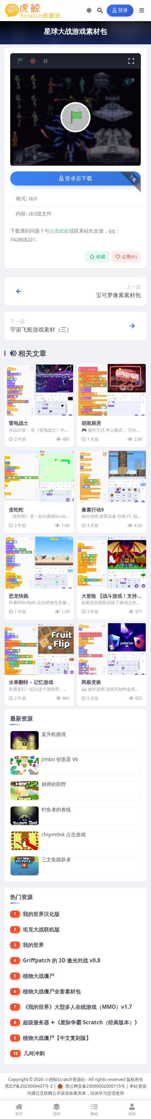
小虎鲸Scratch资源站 (65, 1079)
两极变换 (91, 682)
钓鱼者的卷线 (56, 809)
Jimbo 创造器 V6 (59, 759)
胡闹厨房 (91, 423)
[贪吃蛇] (39, 476)
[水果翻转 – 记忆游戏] (39, 649)
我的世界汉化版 (41, 913)
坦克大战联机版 (41, 929)
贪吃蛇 (16, 509)
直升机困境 (53, 734)
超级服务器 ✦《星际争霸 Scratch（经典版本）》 (81, 1022)
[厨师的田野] (25, 790)
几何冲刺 (34, 1053)
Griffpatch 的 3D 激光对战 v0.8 (61, 960)
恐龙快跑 (18, 595)
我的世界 (33, 944)
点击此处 (59, 230)
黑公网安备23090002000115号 (95, 1086)
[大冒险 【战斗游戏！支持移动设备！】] (111, 562)
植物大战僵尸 (38, 975)
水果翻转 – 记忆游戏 (31, 682)
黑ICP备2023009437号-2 (29, 1086)
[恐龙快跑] (39, 562)
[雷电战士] (39, 390)
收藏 (101, 256)
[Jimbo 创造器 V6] (25, 765)
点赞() (129, 256)
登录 (123, 10)
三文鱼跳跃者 (56, 859)
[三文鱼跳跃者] (25, 865)
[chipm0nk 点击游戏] (25, 840)
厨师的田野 (53, 784)
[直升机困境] (25, 740)
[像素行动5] (111, 476)
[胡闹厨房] (111, 390)
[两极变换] (111, 649)
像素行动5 (92, 509)
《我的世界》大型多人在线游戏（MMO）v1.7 (77, 1006)
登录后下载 (78, 178)
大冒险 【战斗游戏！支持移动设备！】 (111, 598)
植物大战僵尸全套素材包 (52, 991)
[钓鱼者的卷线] (25, 815)
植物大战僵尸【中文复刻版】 (57, 1037)
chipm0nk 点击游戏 (63, 834)
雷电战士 (18, 423)
